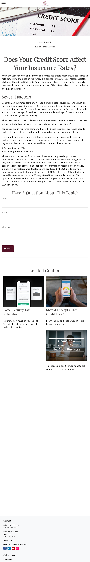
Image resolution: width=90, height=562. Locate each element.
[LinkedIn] (9, 548)
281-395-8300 (14, 525)
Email (4, 212)
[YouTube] (13, 548)
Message (6, 227)
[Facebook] (5, 548)
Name (5, 198)
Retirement (7, 559)
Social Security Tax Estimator (16, 312)
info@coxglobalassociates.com (15, 544)
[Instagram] (17, 548)
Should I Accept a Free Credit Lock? (61, 312)
